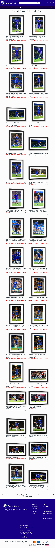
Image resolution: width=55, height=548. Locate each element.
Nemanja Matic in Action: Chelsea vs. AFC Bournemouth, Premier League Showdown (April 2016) (38, 385)
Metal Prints (45, 515)
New (23, 7)
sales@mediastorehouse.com (28, 527)
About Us (34, 504)
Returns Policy (46, 508)
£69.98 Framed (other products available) (16, 40)
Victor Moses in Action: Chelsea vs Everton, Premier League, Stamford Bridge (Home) (38, 182)
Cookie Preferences (47, 518)
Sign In (52, 7)
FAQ (44, 504)
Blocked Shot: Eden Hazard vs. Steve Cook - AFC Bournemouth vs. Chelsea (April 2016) (16, 407)
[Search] (38, 3)
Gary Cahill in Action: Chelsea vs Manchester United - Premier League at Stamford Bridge (38, 211)
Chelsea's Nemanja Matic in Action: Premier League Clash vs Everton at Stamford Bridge (14, 38)
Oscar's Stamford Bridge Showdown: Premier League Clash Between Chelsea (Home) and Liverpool (15, 385)
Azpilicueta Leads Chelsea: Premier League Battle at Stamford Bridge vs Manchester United (38, 270)
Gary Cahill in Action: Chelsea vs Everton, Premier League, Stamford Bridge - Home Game (38, 153)
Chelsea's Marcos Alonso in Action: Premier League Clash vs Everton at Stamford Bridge (37, 38)
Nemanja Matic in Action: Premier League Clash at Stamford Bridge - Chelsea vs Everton (38, 124)
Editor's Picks (11, 7)
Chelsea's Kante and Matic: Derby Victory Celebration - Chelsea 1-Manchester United (16, 270)
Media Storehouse (18, 543)
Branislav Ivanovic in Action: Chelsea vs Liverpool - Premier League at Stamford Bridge (15, 356)
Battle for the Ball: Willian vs (13, 457)
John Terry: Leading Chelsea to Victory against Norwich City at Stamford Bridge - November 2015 (16, 486)
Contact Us (22, 523)
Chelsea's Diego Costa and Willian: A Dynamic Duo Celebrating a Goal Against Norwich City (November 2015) (38, 486)
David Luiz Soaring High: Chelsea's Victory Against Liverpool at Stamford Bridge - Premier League (16, 327)
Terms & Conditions (47, 513)
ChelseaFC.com (45, 7)
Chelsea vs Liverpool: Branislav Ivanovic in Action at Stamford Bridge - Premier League (38, 327)
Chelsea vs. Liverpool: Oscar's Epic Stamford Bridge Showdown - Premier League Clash (37, 356)
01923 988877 (24, 525)
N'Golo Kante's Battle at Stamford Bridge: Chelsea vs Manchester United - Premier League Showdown (16, 240)
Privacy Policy (46, 506)
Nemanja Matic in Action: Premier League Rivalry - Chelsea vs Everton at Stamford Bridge (38, 95)
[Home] (9, 4)
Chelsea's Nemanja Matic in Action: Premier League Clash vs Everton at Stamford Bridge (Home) (14, 124)
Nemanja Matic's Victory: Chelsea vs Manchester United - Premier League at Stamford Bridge (38, 240)
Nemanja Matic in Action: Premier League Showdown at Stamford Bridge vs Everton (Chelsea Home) (16, 95)
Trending (19, 7)
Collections (4, 7)
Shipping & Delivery (47, 511)
